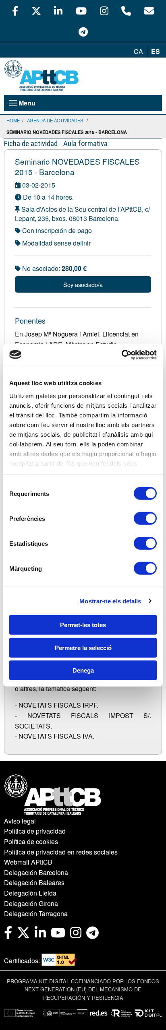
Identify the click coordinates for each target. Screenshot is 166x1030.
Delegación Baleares (34, 882)
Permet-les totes (83, 624)
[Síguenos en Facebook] (15, 10)
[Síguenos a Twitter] (36, 10)
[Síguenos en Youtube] (81, 10)
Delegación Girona (31, 903)
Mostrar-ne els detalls (110, 600)
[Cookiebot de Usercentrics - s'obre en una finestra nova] (121, 354)
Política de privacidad (35, 831)
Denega (83, 670)
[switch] (145, 518)
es (155, 51)
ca (138, 51)
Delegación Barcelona (36, 872)
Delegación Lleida (30, 893)
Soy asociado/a (83, 284)
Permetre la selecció (83, 647)
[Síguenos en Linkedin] (58, 10)
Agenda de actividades (55, 120)
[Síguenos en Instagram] (104, 10)
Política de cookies (31, 841)
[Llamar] (126, 10)
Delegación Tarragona (36, 913)
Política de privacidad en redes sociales (61, 852)
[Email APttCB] (149, 10)
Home (13, 120)
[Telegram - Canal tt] (83, 31)
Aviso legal (20, 821)
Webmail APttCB (28, 862)
